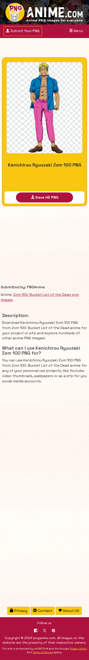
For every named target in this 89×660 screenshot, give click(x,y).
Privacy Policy (78, 648)
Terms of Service (42, 652)
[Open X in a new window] (44, 631)
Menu (77, 32)
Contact (44, 610)
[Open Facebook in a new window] (35, 631)
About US (70, 610)
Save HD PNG (46, 197)
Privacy (20, 610)
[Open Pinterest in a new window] (53, 631)
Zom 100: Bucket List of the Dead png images (40, 297)
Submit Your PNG (22, 30)
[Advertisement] (44, 48)
